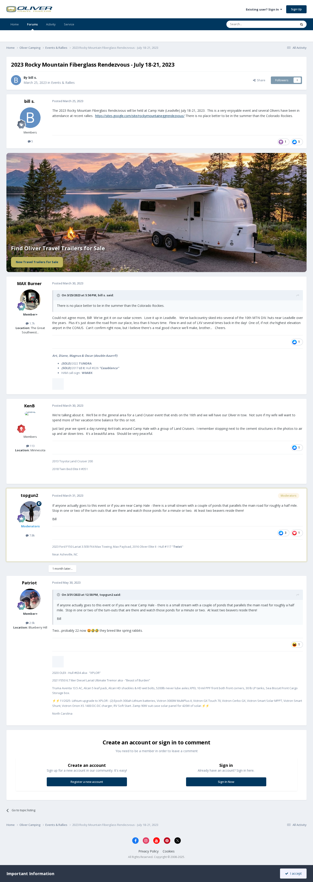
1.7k (32, 323)
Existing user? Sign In (263, 9)
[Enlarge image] (58, 384)
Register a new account (87, 782)
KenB (29, 405)
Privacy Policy (148, 851)
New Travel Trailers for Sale (37, 262)
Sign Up (296, 9)
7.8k (32, 535)
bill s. (32, 77)
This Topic (283, 24)
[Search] (302, 24)
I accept (295, 873)
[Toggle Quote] (59, 295)
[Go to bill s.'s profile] (16, 80)
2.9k (32, 623)
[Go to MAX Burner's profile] (30, 299)
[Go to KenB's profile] (30, 422)
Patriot (29, 582)
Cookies (169, 851)
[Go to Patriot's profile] (30, 599)
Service (69, 24)
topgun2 (29, 495)
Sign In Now (226, 782)
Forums (32, 24)
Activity (51, 24)
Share (260, 80)
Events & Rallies (63, 82)
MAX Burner (29, 283)
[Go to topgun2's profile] (30, 511)
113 (32, 446)
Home (15, 24)
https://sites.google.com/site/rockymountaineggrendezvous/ (139, 116)
